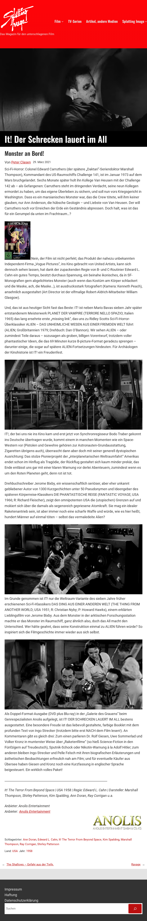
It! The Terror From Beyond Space (80, 839)
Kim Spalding (111, 839)
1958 (29, 851)
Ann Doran (29, 839)
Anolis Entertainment (34, 811)
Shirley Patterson (48, 844)
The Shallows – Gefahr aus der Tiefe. (30, 864)
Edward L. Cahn (47, 839)
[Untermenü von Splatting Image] (146, 21)
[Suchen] (135, 908)
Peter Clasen (21, 162)
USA (15, 851)
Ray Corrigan (28, 844)
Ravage (135, 864)
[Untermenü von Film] (62, 21)
